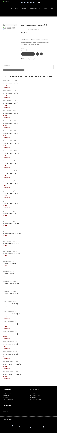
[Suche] (48, 3)
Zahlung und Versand (8, 393)
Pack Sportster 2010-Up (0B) (10, 163)
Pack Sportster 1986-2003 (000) (11, 314)
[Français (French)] (28, 2)
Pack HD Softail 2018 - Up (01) (10, 284)
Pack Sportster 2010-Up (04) (10, 123)
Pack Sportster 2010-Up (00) (10, 83)
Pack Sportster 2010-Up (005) (10, 143)
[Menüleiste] (44, 3)
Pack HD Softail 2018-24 (9, 264)
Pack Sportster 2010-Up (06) (10, 183)
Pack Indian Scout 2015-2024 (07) (11, 364)
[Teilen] (26, 58)
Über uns (5, 397)
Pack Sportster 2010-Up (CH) (10, 223)
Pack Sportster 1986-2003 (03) (11, 344)
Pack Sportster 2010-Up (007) (10, 173)
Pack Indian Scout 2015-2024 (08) (11, 374)
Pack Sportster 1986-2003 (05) (11, 354)
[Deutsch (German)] (31, 2)
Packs (9, 19)
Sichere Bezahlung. (8, 399)
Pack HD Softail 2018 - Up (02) (10, 294)
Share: (22, 58)
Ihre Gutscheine (33, 401)
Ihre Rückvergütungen (35, 395)
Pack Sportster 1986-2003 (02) (11, 334)
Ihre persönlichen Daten (35, 399)
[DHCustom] (8, 3)
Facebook (5, 410)
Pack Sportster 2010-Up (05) (10, 133)
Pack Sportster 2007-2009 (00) (11, 243)
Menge (22, 48)
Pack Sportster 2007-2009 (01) (11, 253)
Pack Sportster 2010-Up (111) (10, 213)
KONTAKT (5, 401)
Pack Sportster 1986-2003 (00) (11, 304)
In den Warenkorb (28, 54)
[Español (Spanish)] (25, 2)
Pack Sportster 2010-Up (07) (10, 193)
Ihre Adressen (33, 397)
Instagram (6, 411)
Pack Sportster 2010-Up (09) (10, 203)
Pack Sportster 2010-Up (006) (10, 153)
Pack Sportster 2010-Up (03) (10, 113)
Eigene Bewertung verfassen (33, 29)
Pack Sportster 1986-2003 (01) (10, 324)
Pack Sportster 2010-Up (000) (10, 93)
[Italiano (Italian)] (34, 2)
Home (6, 19)
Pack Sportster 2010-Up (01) (10, 103)
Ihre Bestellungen (34, 393)
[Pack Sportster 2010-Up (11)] (11, 27)
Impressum (6, 395)
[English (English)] (22, 2)
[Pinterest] (33, 58)
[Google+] (29, 58)
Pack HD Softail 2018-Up (9, 274)
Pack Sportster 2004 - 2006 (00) (11, 233)
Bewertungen (6, 66)
